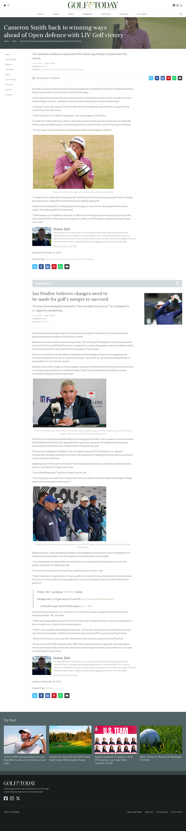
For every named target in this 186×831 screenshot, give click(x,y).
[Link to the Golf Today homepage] (5, 5)
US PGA (8, 90)
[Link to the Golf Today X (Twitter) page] (181, 5)
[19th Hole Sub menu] (148, 14)
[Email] (180, 78)
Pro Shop (105, 14)
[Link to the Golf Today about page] (8, 5)
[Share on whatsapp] (174, 78)
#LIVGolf (68, 591)
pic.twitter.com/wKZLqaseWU (98, 599)
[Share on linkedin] (163, 78)
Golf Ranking (10, 59)
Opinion (124, 14)
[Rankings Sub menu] (93, 14)
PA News (80, 69)
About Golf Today (134, 812)
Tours (71, 14)
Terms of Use (176, 812)
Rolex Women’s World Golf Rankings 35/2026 (160, 758)
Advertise (149, 812)
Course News (10, 79)
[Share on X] (151, 78)
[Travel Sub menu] (45, 14)
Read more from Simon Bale (65, 246)
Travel (40, 14)
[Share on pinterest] (168, 78)
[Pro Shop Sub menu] (111, 14)
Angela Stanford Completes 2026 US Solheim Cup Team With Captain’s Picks (114, 760)
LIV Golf (72, 69)
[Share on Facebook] (157, 78)
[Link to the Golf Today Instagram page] (178, 5)
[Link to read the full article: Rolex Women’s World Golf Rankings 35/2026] (161, 739)
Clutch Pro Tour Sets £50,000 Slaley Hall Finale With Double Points (70, 758)
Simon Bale (37, 63)
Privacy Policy (162, 812)
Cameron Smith (48, 69)
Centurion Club (62, 69)
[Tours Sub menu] (75, 14)
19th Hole (142, 14)
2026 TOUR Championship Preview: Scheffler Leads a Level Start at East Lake (25, 760)
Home (6, 41)
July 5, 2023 (86, 606)
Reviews (8, 94)
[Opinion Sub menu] (129, 14)
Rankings (87, 14)
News (56, 14)
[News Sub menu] (60, 14)
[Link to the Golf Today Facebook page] (174, 5)
